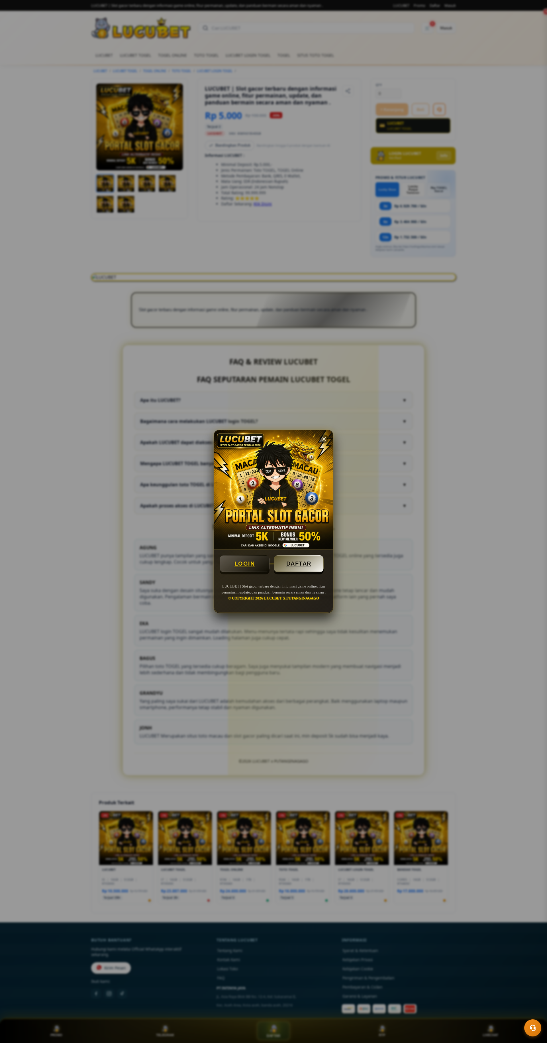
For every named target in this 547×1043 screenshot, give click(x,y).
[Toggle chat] (532, 1027)
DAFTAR (298, 563)
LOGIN (244, 563)
